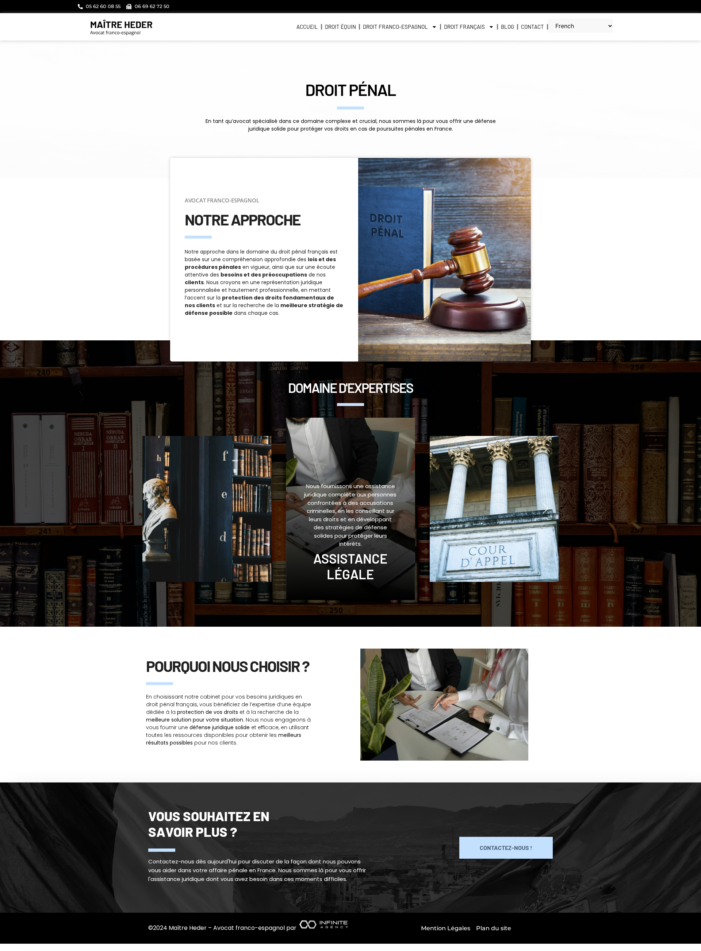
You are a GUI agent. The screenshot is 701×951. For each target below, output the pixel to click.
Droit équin (340, 26)
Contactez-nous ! (506, 847)
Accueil (307, 26)
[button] (155, 508)
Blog (507, 26)
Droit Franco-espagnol (395, 26)
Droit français (464, 26)
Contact (532, 26)
